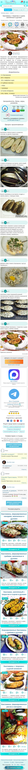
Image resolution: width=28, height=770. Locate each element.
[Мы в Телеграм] (14, 394)
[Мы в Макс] (14, 374)
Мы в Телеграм (14, 401)
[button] (22, 27)
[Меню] (1, 2)
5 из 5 (18, 413)
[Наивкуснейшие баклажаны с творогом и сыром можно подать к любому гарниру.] (14, 340)
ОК (15, 764)
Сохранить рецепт (15, 767)
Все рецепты (8, 9)
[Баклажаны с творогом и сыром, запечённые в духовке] (14, 40)
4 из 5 (16, 413)
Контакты (6, 762)
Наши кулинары (19, 762)
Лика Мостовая (10, 462)
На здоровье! (7, 466)
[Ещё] (25, 10)
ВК (12, 764)
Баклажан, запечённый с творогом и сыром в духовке (14, 593)
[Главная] (11, 2)
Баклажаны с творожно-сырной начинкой (14, 667)
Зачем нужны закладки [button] (14, 364)
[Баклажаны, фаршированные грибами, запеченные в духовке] (14, 569)
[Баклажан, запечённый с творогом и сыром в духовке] (14, 606)
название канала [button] (13, 404)
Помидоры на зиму (18, 9)
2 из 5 (12, 413)
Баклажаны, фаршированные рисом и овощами (14, 705)
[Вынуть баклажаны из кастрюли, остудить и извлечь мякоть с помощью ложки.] (14, 208)
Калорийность (19, 20)
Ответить (24, 458)
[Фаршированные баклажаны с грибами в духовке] (14, 643)
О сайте (12, 762)
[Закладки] (24, 1)
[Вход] (27, 1)
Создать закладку (15, 361)
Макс (18, 764)
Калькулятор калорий (6, 760)
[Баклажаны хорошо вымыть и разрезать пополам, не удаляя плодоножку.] (14, 146)
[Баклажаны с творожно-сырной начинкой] (14, 680)
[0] (18, 26)
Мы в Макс (14, 381)
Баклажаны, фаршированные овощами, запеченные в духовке (14, 516)
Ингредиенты (12, 20)
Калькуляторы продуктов (19, 760)
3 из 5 (14, 413)
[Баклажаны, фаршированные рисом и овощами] (14, 726)
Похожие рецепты (5, 20)
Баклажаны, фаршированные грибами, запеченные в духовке (14, 556)
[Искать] (25, 6)
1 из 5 (9, 413)
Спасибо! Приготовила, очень (9, 478)
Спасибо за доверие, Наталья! (10, 491)
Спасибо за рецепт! (7, 454)
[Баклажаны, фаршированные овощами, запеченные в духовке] (14, 529)
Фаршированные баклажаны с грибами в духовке (14, 631)
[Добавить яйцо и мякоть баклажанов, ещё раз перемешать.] (14, 277)
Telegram (23, 764)
